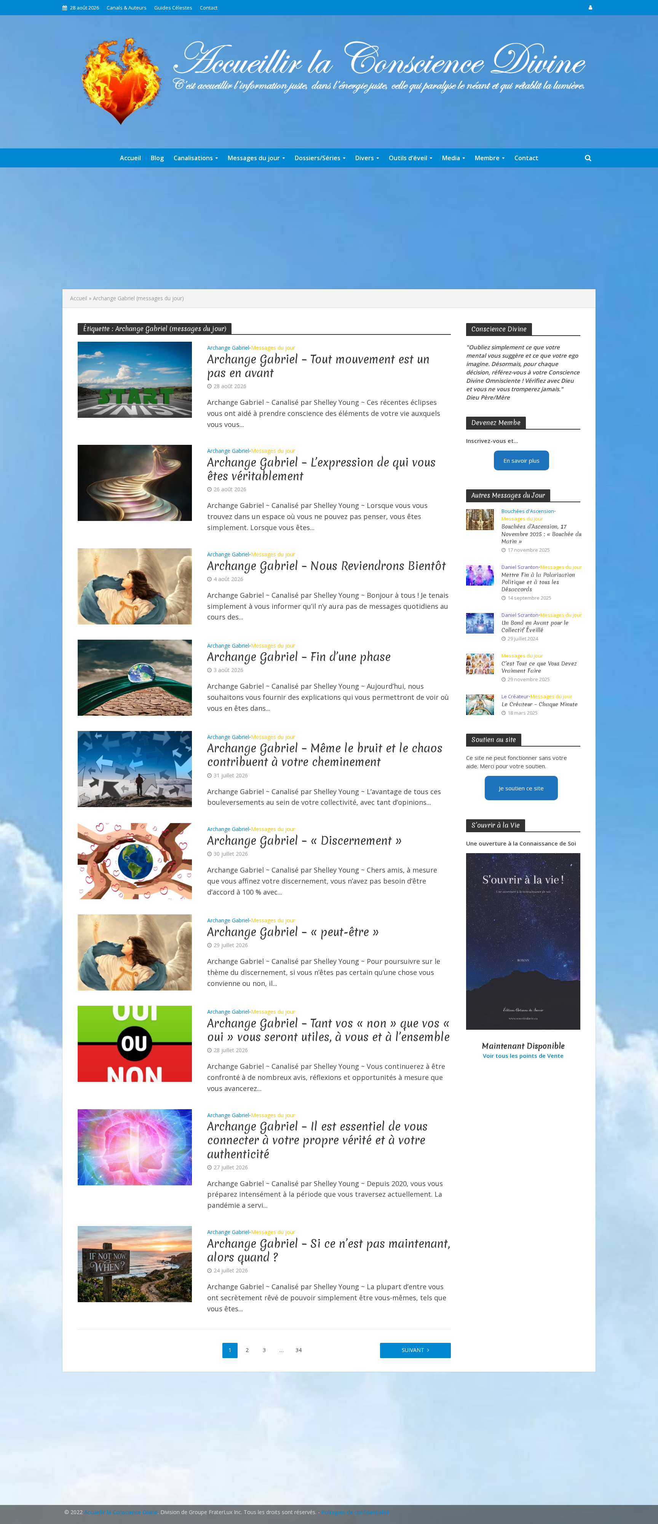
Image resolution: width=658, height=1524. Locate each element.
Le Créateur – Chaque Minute (539, 704)
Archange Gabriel (228, 348)
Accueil (130, 158)
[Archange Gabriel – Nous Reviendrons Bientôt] (135, 585)
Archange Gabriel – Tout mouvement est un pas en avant (318, 366)
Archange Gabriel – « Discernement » (304, 841)
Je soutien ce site (521, 788)
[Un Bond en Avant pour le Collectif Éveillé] (480, 622)
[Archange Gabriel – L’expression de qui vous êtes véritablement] (135, 482)
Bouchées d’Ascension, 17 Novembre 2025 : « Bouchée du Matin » (541, 534)
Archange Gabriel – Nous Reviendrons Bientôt (326, 566)
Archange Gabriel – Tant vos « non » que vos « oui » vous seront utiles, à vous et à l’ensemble (328, 1030)
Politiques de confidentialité (355, 1512)
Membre (487, 158)
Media (451, 158)
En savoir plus (521, 460)
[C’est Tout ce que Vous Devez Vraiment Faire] (480, 663)
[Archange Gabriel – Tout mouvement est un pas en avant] (135, 379)
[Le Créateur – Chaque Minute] (480, 704)
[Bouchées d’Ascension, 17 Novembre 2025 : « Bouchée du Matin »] (480, 519)
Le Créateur (515, 696)
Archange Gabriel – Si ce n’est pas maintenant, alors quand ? (328, 1250)
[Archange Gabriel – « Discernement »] (135, 860)
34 (298, 1350)
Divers (364, 158)
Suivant (413, 1350)
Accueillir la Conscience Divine (121, 1512)
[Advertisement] (329, 228)
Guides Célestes (173, 7)
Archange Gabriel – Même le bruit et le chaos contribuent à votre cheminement (324, 755)
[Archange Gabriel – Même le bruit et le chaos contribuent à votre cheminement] (135, 767)
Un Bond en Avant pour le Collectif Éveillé (535, 626)
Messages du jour (254, 158)
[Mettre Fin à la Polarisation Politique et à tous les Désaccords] (480, 574)
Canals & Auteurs (127, 7)
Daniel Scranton (519, 567)
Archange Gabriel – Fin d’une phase (299, 657)
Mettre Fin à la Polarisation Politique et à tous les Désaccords (538, 582)
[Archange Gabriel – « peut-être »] (135, 951)
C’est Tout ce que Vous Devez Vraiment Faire (539, 667)
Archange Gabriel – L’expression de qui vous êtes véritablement (321, 469)
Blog (157, 158)
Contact (208, 7)
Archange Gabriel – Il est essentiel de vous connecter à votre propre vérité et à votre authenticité (317, 1140)
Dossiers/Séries (317, 158)
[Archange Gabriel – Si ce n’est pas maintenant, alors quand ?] (135, 1263)
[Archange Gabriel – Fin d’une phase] (135, 676)
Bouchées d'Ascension (527, 511)
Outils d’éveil (408, 158)
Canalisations (193, 158)
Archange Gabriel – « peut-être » (293, 932)
